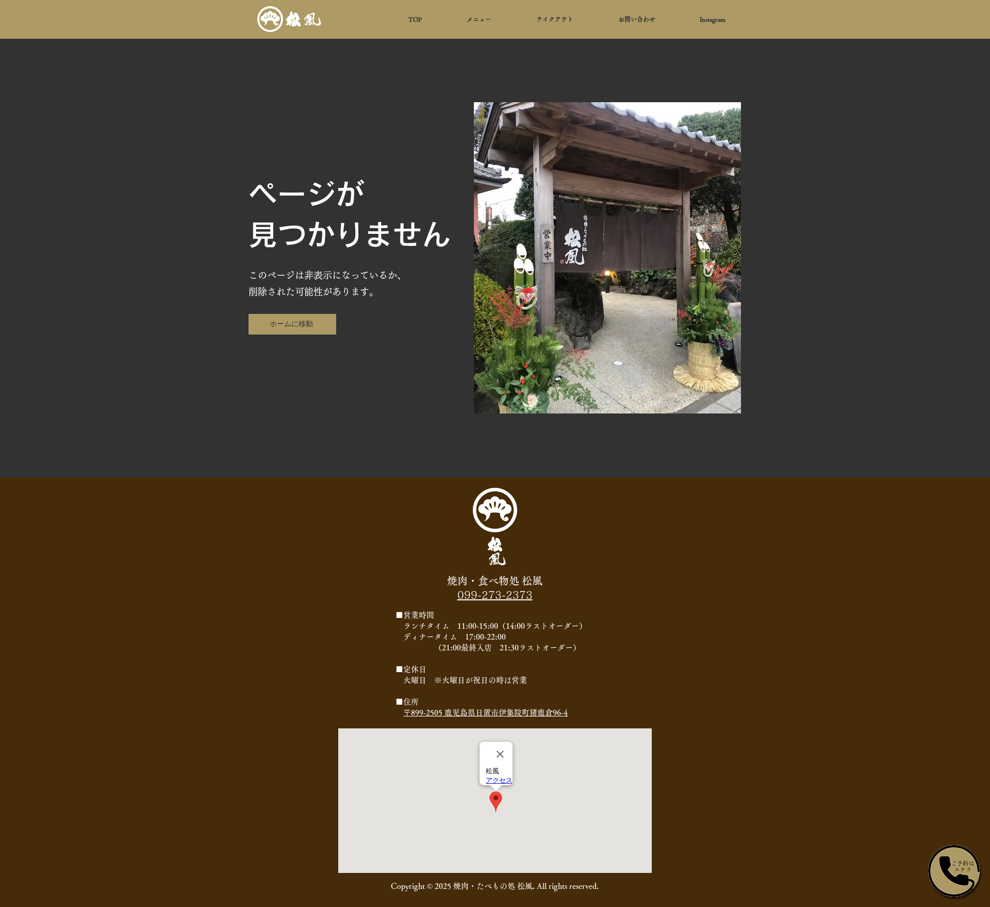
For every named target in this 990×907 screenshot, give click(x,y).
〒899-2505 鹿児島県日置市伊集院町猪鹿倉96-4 (485, 713)
